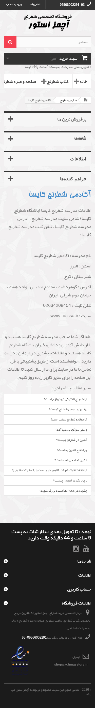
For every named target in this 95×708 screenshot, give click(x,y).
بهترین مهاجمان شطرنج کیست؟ (68, 409)
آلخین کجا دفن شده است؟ (70, 460)
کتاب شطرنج (58, 81)
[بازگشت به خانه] (86, 100)
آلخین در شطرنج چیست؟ (71, 439)
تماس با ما (35, 4)
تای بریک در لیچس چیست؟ (70, 480)
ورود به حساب (14, 4)
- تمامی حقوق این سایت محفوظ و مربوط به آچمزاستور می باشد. (51, 692)
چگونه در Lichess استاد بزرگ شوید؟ (63, 490)
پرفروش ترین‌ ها (71, 119)
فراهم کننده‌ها (73, 178)
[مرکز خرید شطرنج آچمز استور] (47, 22)
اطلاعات (78, 159)
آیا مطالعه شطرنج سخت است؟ (69, 419)
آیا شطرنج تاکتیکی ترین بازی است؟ (65, 399)
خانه (83, 81)
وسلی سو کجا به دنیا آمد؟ (71, 429)
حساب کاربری (79, 589)
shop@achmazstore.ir (71, 664)
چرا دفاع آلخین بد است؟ (72, 450)
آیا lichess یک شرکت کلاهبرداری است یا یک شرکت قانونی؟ (49, 470)
